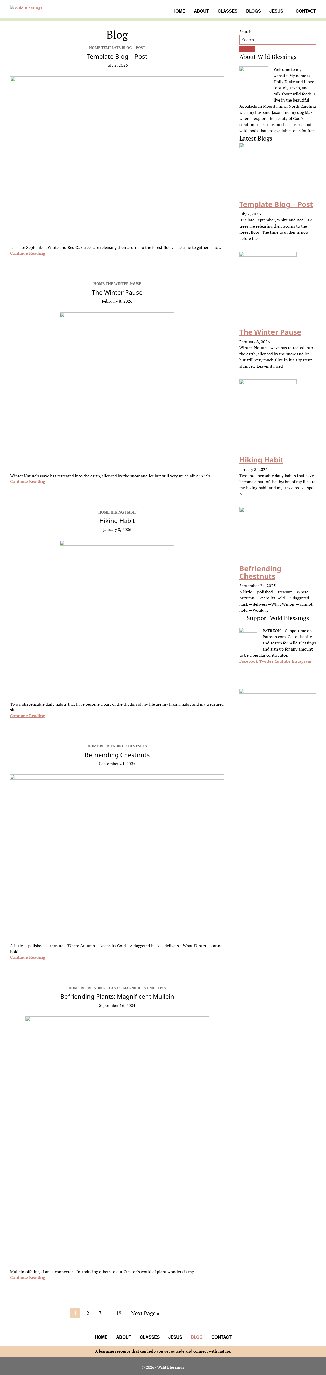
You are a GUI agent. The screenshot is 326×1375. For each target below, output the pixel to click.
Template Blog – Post (117, 56)
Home (101, 1337)
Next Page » (145, 1313)
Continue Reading (27, 253)
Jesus (175, 1337)
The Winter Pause (117, 292)
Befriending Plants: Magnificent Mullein (117, 996)
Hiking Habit (117, 520)
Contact (221, 1337)
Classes (150, 1337)
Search (245, 31)
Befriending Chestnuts (117, 755)
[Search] (247, 49)
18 (120, 1313)
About (123, 1337)
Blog (197, 1337)
